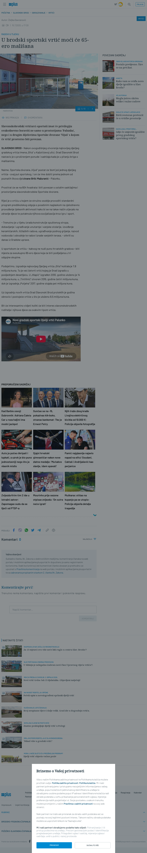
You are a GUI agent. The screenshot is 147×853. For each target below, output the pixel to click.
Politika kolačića (87, 783)
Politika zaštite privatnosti (65, 783)
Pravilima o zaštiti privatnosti (78, 803)
